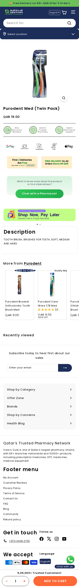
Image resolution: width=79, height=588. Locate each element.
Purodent (33, 263)
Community (11, 514)
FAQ (5, 503)
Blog (6, 509)
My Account (10, 477)
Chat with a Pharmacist (39, 193)
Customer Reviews (15, 482)
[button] (46, 309)
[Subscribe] (65, 368)
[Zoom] (63, 98)
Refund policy (12, 519)
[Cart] (64, 12)
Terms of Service (13, 493)
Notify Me (61, 270)
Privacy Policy (12, 488)
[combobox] (39, 23)
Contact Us (10, 498)
